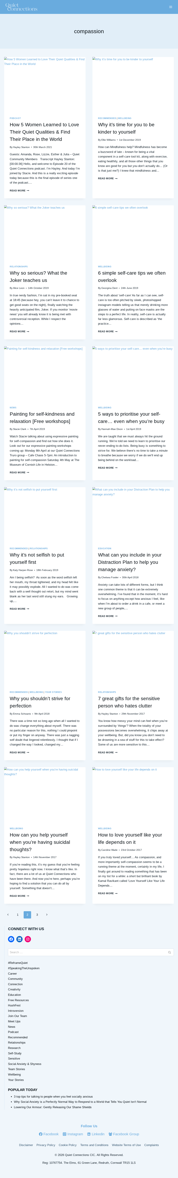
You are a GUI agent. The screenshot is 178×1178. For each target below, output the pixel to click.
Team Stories (16, 1069)
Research (14, 1048)
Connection (15, 984)
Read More (19, 190)
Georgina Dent (109, 288)
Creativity (14, 989)
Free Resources (18, 1000)
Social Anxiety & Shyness (24, 1064)
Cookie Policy (68, 1145)
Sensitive (14, 1058)
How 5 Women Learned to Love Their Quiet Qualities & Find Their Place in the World (44, 132)
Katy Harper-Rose (23, 570)
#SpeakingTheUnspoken (23, 968)
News (13, 407)
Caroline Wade (109, 850)
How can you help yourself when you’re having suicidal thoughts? (40, 842)
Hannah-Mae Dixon (112, 429)
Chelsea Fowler (110, 577)
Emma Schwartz (22, 713)
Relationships (19, 266)
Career (12, 973)
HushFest (14, 1005)
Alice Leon (19, 288)
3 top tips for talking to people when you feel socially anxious (53, 1096)
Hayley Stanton (21, 147)
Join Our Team (17, 1016)
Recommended (107, 118)
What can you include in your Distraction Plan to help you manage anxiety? (129, 562)
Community (15, 979)
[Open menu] (170, 7)
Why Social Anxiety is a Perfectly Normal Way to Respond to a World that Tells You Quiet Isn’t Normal (80, 1101)
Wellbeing (124, 118)
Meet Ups (14, 1021)
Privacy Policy (46, 1145)
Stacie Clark (19, 429)
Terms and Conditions (94, 1145)
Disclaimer (26, 1145)
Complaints (151, 1145)
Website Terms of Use (126, 1145)
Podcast (15, 118)
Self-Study (15, 1053)
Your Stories (53, 692)
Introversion (15, 1010)
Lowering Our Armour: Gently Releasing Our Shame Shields (53, 1107)
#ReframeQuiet (18, 963)
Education (104, 548)
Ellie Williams (108, 140)
